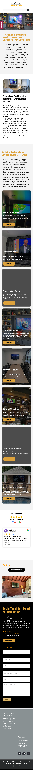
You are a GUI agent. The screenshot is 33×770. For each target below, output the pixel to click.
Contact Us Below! (7, 647)
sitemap (4, 761)
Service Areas (8, 763)
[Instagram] (24, 753)
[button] (3, 587)
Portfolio (6, 565)
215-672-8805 (7, 632)
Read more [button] (7, 544)
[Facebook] (19, 753)
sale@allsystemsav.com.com (11, 633)
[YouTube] (28, 753)
